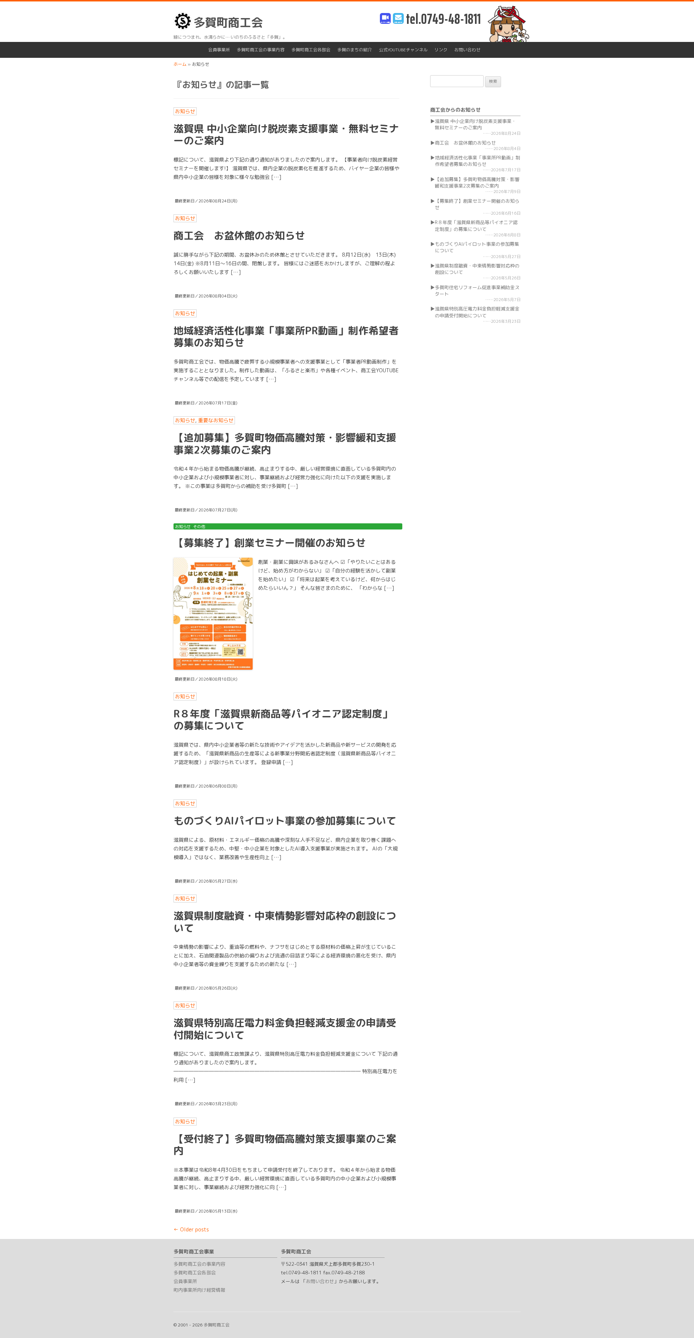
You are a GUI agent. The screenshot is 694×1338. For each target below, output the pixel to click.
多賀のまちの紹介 (354, 50)
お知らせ (185, 111)
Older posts (191, 1229)
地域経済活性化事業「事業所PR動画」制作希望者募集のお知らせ (286, 336)
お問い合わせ (467, 50)
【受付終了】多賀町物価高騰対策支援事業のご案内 (285, 1145)
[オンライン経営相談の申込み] (385, 19)
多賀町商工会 (228, 22)
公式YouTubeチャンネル (403, 50)
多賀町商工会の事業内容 (260, 50)
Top (677, 1321)
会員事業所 (219, 50)
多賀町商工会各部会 (310, 50)
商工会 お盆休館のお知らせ (239, 235)
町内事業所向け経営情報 (199, 1290)
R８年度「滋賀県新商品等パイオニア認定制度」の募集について (283, 720)
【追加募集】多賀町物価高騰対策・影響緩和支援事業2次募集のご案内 (285, 443)
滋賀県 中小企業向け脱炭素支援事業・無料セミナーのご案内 (286, 134)
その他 (199, 526)
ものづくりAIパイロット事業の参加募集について (285, 821)
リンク (440, 50)
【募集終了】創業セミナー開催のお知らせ (270, 543)
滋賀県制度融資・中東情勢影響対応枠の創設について (285, 922)
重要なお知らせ (216, 420)
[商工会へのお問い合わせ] (398, 19)
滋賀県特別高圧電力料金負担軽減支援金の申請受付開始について (285, 1029)
